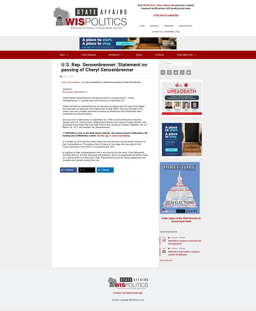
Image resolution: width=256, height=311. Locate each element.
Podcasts (159, 55)
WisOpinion (114, 55)
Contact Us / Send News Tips (166, 31)
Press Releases (89, 55)
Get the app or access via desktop (113, 135)
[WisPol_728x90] (128, 43)
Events (139, 55)
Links (142, 26)
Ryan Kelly (68, 92)
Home (63, 82)
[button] (68, 170)
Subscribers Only (185, 55)
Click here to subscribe (166, 15)
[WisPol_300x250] (182, 139)
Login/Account (185, 26)
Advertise (154, 26)
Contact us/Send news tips (128, 292)
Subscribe (168, 26)
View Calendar (166, 260)
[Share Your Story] (182, 98)
